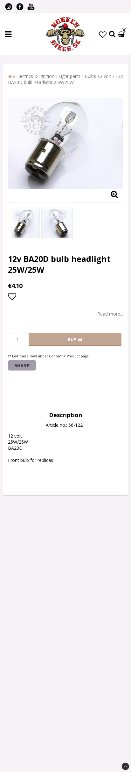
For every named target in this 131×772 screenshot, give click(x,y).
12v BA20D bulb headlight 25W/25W (65, 79)
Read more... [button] (110, 314)
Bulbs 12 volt (98, 76)
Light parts (69, 76)
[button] (103, 34)
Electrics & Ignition (35, 76)
